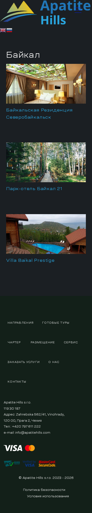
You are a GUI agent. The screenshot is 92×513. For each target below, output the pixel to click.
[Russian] (9, 29)
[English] (3, 29)
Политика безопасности (44, 489)
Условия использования (48, 496)
